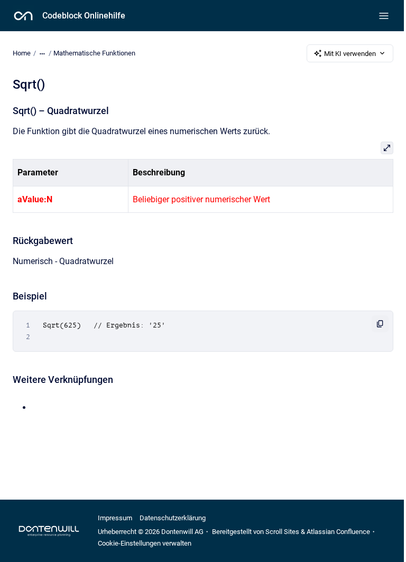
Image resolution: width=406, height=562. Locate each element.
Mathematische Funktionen (94, 53)
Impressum (115, 518)
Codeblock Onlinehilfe (83, 16)
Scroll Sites (282, 532)
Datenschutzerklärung (173, 518)
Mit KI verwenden (350, 54)
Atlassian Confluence (338, 532)
